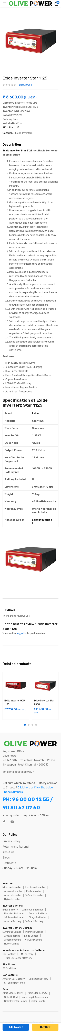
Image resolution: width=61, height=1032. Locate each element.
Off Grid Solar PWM (37, 993)
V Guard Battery (34, 921)
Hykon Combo (11, 943)
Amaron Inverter (13, 891)
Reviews (24, 85)
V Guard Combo (33, 939)
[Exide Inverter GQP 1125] (15, 685)
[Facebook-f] (4, 821)
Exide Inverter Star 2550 (44, 702)
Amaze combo (12, 935)
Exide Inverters (24, 133)
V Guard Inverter (34, 895)
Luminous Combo (12, 931)
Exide (46, 161)
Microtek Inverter (12, 887)
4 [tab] (36, 725)
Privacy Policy (11, 841)
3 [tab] (32, 725)
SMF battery (26, 954)
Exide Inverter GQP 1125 (14, 702)
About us (8, 852)
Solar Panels (38, 1001)
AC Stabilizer (10, 968)
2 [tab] (28, 725)
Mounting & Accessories (35, 997)
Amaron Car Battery (14, 978)
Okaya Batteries (38, 917)
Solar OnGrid (11, 997)
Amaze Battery (12, 921)
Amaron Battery (38, 913)
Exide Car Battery (38, 978)
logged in (21, 633)
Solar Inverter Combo (15, 1001)
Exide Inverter (34, 891)
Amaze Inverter (12, 895)
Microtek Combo (34, 931)
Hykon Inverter (12, 899)
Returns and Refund (16, 846)
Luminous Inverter (35, 887)
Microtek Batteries (14, 913)
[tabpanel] (15, 696)
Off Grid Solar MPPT (13, 993)
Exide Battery (10, 909)
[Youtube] (12, 821)
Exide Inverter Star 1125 (18, 150)
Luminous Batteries (32, 909)
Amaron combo (12, 939)
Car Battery (9, 954)
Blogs (6, 857)
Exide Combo (31, 935)
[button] (55, 3)
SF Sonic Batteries (14, 917)
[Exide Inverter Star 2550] (45, 685)
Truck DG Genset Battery (18, 958)
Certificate (9, 863)
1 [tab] (25, 725)
